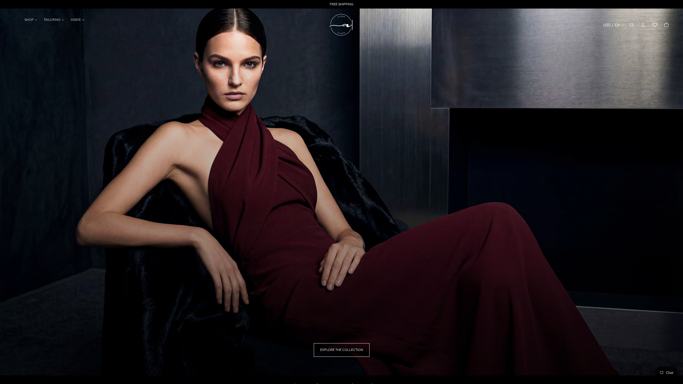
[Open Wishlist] (655, 25)
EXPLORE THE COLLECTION (341, 350)
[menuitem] (31, 19)
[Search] (632, 25)
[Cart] (666, 25)
